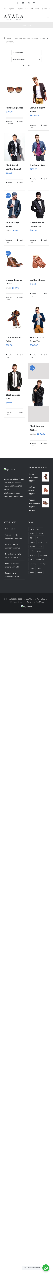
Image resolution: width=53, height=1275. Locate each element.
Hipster (32, 546)
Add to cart (33, 126)
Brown (32, 534)
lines (40, 546)
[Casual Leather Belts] (14, 319)
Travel (32, 568)
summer (33, 564)
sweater (42, 564)
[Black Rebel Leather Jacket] (14, 147)
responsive (39, 559)
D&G (32, 538)
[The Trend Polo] (38, 147)
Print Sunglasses (14, 108)
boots (39, 529)
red (31, 559)
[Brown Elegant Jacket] (38, 90)
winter (39, 572)
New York (33, 555)
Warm (39, 568)
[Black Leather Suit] (14, 377)
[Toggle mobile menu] (48, 17)
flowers (32, 542)
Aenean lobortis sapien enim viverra (13, 536)
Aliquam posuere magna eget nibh (12, 565)
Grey (40, 542)
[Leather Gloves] (38, 262)
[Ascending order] (39, 52)
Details (20, 121)
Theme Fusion (42, 599)
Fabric (39, 538)
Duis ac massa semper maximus (12, 546)
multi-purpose (35, 551)
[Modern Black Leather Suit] (38, 204)
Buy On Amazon (10, 123)
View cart (45, 38)
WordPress (40, 602)
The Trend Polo (37, 165)
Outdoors (43, 555)
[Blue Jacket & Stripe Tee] (38, 319)
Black (32, 529)
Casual (40, 534)
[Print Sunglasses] (14, 90)
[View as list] (28, 65)
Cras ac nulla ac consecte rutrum (12, 575)
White (32, 572)
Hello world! (10, 529)
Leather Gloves (37, 280)
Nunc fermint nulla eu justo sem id (13, 555)
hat (46, 542)
